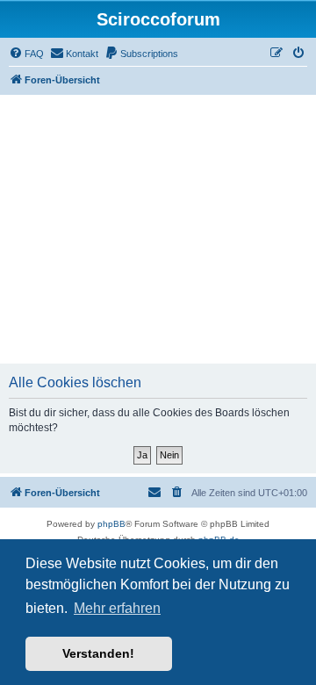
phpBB (111, 524)
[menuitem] (26, 53)
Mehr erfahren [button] (117, 608)
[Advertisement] (158, 229)
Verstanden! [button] (98, 653)
